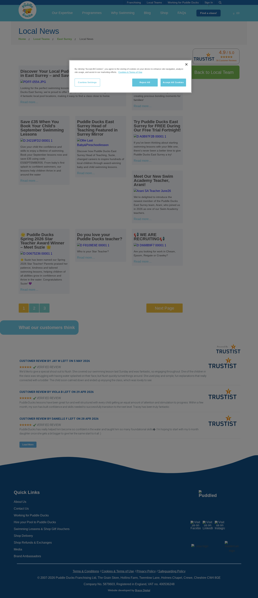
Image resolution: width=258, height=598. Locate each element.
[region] (130, 76)
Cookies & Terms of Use (130, 72)
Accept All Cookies (173, 82)
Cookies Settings (87, 82)
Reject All (145, 82)
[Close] (186, 64)
